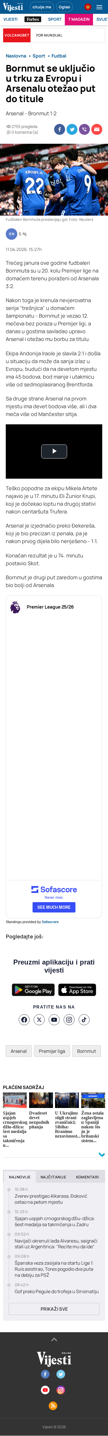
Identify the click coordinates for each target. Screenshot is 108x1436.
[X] (39, 1019)
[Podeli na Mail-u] (96, 129)
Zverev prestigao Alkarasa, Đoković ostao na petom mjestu (51, 1199)
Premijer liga (52, 1051)
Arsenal (19, 1051)
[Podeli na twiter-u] (72, 129)
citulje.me (42, 6)
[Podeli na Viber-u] (84, 129)
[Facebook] (24, 1019)
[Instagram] (69, 1019)
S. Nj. (23, 234)
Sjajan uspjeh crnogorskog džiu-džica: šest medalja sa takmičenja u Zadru (55, 1221)
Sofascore (50, 922)
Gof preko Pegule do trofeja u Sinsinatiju (57, 1292)
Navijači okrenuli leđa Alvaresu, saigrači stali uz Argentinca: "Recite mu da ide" (56, 1244)
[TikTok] (84, 1019)
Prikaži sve (54, 1309)
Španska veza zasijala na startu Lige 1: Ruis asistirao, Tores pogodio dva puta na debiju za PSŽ (54, 1269)
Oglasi (64, 6)
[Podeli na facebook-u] (59, 129)
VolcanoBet (17, 35)
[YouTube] (54, 1019)
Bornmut (86, 1051)
